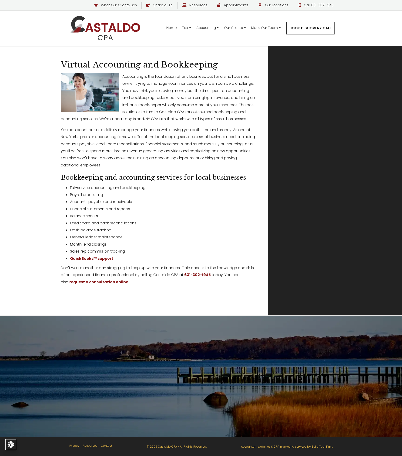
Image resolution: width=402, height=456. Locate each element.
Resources (198, 5)
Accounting (206, 27)
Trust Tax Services (167, 405)
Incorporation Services (98, 397)
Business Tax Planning (166, 365)
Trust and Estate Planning (98, 389)
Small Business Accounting (98, 365)
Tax (185, 27)
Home (171, 27)
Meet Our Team (264, 27)
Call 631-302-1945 (319, 5)
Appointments (235, 5)
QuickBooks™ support (91, 258)
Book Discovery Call (310, 28)
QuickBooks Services (98, 373)
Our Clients (233, 27)
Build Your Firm (322, 447)
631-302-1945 (197, 274)
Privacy (74, 446)
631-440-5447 (238, 389)
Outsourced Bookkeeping (98, 381)
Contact (106, 446)
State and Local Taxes (167, 397)
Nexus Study (167, 389)
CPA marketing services (290, 447)
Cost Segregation (167, 373)
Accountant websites (256, 447)
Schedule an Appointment (318, 125)
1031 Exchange (166, 413)
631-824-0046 (306, 396)
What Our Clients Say (118, 5)
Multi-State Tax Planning (166, 381)
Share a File (162, 5)
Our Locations (276, 5)
